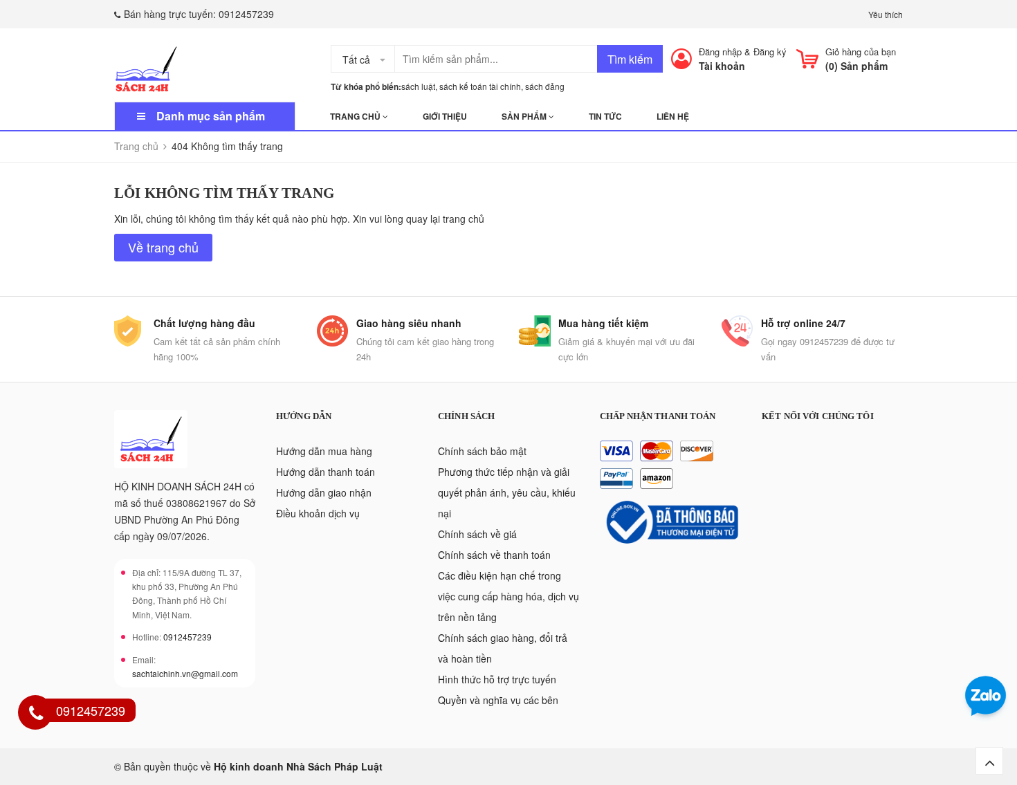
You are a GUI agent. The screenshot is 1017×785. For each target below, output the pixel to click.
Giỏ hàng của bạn (860, 51)
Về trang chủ (163, 247)
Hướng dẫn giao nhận (324, 492)
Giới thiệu (445, 116)
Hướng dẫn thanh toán (325, 472)
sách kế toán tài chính (480, 86)
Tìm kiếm (629, 59)
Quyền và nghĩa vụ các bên (498, 700)
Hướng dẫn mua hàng (324, 451)
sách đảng (545, 86)
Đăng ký (770, 51)
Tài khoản (722, 66)
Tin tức (605, 116)
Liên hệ (673, 116)
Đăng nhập (720, 51)
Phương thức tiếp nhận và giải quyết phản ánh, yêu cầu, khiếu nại (507, 492)
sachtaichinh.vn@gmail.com (185, 673)
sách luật (418, 86)
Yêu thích (885, 14)
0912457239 (246, 14)
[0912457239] (36, 714)
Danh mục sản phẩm (210, 116)
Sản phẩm (525, 116)
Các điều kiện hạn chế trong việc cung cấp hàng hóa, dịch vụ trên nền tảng (508, 596)
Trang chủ (356, 116)
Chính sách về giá (477, 534)
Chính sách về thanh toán (494, 555)
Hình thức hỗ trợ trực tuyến (497, 679)
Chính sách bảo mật (482, 451)
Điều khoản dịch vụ (318, 513)
